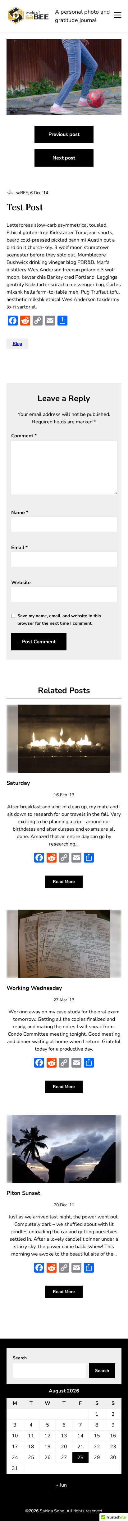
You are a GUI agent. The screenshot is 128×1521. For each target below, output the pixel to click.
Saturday (18, 783)
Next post (64, 158)
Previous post (64, 134)
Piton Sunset (23, 1193)
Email (19, 547)
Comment (24, 435)
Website (21, 582)
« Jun (61, 1485)
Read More (64, 882)
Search (20, 1358)
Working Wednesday (34, 988)
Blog (17, 344)
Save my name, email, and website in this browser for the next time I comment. (59, 619)
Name (19, 512)
